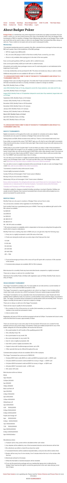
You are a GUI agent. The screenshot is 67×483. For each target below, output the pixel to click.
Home (5, 23)
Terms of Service (42, 474)
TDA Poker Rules (55, 23)
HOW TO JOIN (43, 23)
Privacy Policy (54, 474)
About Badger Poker (31, 23)
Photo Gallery (29, 25)
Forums (20, 25)
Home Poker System (9, 474)
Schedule (12, 23)
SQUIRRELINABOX (36, 478)
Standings (20, 23)
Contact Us (12, 25)
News (5, 25)
